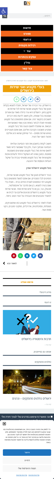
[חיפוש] (4, 15)
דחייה (27, 460)
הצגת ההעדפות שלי (27, 468)
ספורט (27, 33)
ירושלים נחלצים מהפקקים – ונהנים (31, 398)
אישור (27, 452)
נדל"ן (27, 62)
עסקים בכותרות (27, 57)
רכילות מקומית (27, 45)
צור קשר (27, 68)
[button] (3, 11)
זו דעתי (27, 39)
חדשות (27, 28)
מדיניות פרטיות (34, 475)
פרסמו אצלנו (27, 282)
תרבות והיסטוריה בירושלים (36, 339)
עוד (29, 51)
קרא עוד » (48, 345)
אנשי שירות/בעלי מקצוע (35, 80)
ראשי (46, 80)
